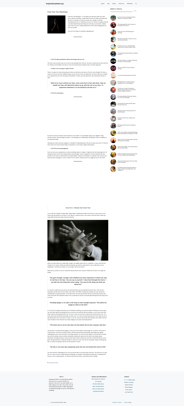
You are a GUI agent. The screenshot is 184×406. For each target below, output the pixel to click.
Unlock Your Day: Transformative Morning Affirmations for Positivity (127, 140)
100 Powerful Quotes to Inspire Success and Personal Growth (127, 39)
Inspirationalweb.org (54, 4)
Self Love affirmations (98, 389)
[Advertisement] (77, 48)
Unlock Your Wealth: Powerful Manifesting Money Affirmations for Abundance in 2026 (127, 133)
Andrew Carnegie (128, 382)
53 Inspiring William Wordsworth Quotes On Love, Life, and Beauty (127, 97)
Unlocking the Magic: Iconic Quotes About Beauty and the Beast (127, 147)
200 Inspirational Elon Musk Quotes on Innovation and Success (127, 25)
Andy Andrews (129, 387)
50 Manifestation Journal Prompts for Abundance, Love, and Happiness (126, 82)
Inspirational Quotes (98, 391)
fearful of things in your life (69, 317)
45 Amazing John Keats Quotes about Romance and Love (126, 104)
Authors (114, 3)
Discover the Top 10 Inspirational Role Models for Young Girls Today (126, 17)
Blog (108, 3)
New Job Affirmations (98, 386)
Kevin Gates (128, 389)
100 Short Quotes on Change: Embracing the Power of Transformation (127, 61)
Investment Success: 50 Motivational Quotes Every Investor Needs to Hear (126, 46)
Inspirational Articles (53, 362)
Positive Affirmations (98, 384)
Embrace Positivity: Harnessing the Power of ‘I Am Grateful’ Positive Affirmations (127, 154)
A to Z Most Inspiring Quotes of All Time (127, 75)
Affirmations (130, 3)
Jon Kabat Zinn (129, 392)
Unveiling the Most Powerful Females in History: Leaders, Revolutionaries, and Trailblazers (127, 169)
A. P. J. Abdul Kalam (129, 380)
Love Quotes (98, 381)
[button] (136, 3)
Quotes (103, 3)
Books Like (121, 3)
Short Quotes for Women (98, 379)
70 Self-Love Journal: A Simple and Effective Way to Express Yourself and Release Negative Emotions (127, 90)
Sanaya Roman (129, 384)
